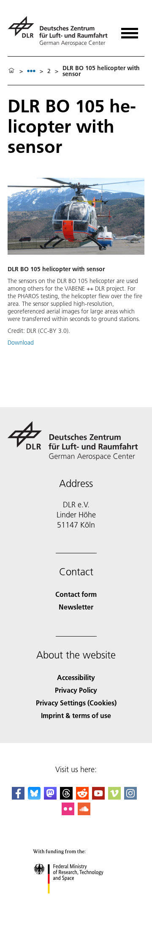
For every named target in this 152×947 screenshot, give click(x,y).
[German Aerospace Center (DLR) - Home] (59, 31)
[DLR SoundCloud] (84, 812)
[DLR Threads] (66, 797)
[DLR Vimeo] (114, 797)
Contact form (76, 594)
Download (21, 342)
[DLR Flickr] (68, 812)
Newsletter (76, 606)
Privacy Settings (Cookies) (76, 702)
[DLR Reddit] (82, 797)
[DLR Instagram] (130, 797)
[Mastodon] (50, 797)
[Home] (11, 71)
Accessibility (76, 677)
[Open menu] (129, 30)
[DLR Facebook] (18, 797)
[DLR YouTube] (98, 797)
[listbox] (31, 70)
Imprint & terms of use (76, 715)
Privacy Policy (76, 690)
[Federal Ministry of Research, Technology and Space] (76, 902)
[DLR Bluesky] (34, 797)
